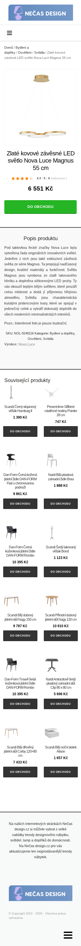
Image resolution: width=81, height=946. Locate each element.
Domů (8, 47)
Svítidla (39, 52)
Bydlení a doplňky (62, 333)
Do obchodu (40, 207)
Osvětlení (25, 52)
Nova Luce (26, 344)
